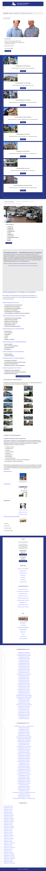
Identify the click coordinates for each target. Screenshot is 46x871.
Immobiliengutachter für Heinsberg (24, 755)
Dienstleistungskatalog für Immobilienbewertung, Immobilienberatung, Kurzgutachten (23, 265)
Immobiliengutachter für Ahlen (24, 729)
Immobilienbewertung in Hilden (23, 678)
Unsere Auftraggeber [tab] (9, 201)
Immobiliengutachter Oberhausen (23, 600)
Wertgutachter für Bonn (8, 810)
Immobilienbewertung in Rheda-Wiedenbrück (24, 704)
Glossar (23, 634)
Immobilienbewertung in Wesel (23, 718)
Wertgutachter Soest (23, 602)
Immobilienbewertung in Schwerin (24, 706)
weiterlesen (23, 88)
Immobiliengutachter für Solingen (24, 778)
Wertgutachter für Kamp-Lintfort (9, 847)
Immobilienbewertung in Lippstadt (24, 686)
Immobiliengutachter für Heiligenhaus (24, 753)
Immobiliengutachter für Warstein (24, 789)
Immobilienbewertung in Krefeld (24, 683)
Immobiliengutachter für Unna (24, 784)
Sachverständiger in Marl (8, 806)
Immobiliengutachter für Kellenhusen (23, 761)
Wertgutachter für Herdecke (9, 838)
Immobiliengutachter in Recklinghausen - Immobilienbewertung (24, 798)
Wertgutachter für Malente (8, 861)
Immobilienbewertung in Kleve (24, 681)
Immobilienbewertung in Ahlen (24, 657)
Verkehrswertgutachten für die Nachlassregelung (14, 341)
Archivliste (24, 625)
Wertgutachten (23, 575)
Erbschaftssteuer (8, 471)
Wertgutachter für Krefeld (8, 852)
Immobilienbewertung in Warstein (24, 715)
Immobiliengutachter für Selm (24, 775)
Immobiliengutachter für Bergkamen (24, 738)
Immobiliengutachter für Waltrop (24, 786)
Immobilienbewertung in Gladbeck (24, 669)
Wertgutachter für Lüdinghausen (9, 858)
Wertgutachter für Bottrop (8, 813)
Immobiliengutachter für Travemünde (23, 783)
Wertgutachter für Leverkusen (9, 855)
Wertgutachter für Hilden (8, 841)
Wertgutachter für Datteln (8, 816)
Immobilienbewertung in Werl (24, 717)
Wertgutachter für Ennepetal (9, 826)
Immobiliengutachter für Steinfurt (24, 781)
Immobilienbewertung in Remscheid (24, 703)
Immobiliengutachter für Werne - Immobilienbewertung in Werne (24, 792)
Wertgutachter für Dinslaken (9, 818)
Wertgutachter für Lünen (8, 859)
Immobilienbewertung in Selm (24, 709)
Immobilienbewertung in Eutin (24, 667)
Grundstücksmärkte (23, 629)
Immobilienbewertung (24, 627)
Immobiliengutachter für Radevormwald (24, 770)
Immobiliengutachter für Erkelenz (24, 750)
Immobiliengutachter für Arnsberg (24, 732)
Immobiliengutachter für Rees (24, 772)
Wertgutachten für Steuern (23, 514)
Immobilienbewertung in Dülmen (24, 666)
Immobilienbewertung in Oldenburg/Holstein (24, 697)
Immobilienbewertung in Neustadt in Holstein (24, 695)
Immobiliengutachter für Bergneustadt (24, 740)
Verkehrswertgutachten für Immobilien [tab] (13, 203)
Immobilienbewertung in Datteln (24, 663)
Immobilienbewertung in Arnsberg (24, 658)
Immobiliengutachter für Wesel (24, 793)
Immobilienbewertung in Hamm (23, 675)
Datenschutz (23, 631)
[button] (8, 388)
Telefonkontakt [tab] (6, 18)
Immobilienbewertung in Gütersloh (24, 670)
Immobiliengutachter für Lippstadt (24, 764)
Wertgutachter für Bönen (8, 809)
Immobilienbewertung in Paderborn (24, 698)
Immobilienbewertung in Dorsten (24, 664)
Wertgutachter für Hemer (8, 836)
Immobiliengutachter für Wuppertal (24, 795)
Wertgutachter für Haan (8, 829)
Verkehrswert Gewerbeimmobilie (11, 516)
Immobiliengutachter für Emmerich (24, 747)
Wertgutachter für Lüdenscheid (9, 856)
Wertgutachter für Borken (8, 812)
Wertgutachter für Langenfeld (9, 853)
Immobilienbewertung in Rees (24, 701)
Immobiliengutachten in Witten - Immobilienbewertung (23, 726)
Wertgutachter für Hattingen (9, 835)
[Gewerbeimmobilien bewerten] (23, 520)
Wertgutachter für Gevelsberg (9, 827)
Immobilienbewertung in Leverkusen (24, 684)
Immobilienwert (23, 579)
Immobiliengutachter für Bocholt (24, 743)
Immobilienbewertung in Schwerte (24, 707)
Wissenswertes (23, 636)
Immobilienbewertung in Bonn (24, 660)
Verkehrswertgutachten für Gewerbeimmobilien (14, 315)
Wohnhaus (8, 257)
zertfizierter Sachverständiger (23, 568)
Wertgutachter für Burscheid (9, 815)
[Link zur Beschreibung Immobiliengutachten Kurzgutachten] (23, 492)
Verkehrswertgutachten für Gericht (11, 302)
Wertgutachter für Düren (8, 824)
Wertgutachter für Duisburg (8, 821)
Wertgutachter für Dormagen (9, 819)
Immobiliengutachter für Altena (24, 730)
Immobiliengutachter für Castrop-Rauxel (24, 746)
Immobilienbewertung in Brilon (24, 661)
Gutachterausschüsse (23, 638)
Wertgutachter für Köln (8, 850)
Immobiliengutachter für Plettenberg (24, 767)
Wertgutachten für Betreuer (23, 512)
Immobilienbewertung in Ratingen (24, 700)
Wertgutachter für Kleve (8, 849)
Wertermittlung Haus (23, 570)
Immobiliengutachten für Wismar (23, 606)
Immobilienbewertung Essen (23, 589)
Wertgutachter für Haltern (8, 832)
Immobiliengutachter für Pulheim (24, 769)
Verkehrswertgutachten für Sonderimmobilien (13, 328)
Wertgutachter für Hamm (8, 833)
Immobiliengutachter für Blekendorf (24, 741)
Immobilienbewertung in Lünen (23, 687)
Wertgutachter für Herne (23, 593)
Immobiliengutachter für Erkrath (24, 752)
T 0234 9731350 (23, 554)
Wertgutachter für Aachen (8, 807)
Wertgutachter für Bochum (23, 595)
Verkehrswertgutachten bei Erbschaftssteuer (13, 351)
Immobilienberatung (23, 581)
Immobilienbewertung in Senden (24, 710)
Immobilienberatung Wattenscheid (24, 652)
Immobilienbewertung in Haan (24, 672)
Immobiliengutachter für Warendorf (24, 787)
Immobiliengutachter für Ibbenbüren (24, 758)
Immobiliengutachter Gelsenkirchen (23, 591)
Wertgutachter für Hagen (8, 830)
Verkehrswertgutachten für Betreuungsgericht (13, 358)
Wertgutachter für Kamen (8, 846)
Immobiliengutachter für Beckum (24, 733)
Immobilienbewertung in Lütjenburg (24, 689)
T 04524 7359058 (23, 561)
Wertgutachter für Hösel (8, 844)
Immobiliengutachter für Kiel (24, 763)
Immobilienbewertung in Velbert (24, 712)
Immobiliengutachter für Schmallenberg (24, 773)
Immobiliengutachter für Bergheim (24, 735)
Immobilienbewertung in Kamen (24, 680)
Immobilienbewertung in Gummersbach (24, 655)
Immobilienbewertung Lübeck (23, 604)
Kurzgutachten (23, 577)
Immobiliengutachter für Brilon (24, 744)
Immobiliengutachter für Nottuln (24, 766)
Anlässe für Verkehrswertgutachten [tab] (24, 201)
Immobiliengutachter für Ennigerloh (24, 749)
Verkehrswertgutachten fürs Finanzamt (12, 367)
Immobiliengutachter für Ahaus (24, 727)
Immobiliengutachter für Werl (24, 790)
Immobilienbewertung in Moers (23, 692)
